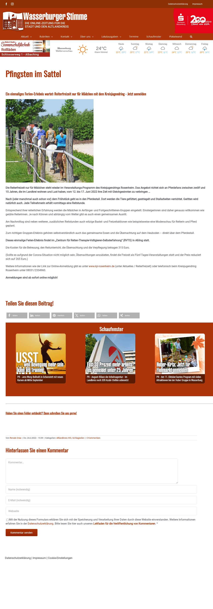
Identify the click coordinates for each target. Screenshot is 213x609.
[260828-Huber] (180, 335)
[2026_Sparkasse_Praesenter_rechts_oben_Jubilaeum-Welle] (193, 10)
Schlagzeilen (78, 438)
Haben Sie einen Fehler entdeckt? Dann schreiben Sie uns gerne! (41, 413)
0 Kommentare (93, 438)
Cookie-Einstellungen (60, 558)
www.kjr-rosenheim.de (101, 266)
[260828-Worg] (41, 335)
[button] (191, 36)
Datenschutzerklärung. (41, 523)
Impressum (39, 558)
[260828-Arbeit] (110, 335)
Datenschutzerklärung (18, 558)
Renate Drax (15, 438)
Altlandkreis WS (63, 438)
